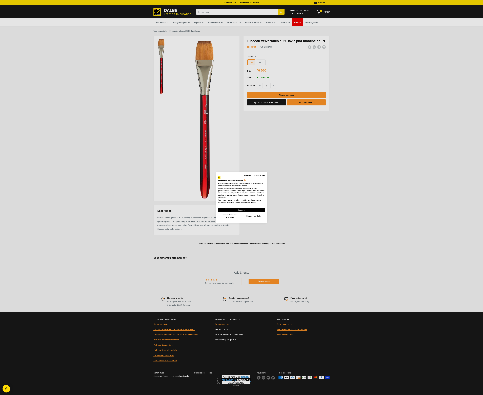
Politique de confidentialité (254, 175)
